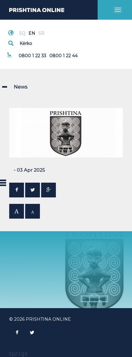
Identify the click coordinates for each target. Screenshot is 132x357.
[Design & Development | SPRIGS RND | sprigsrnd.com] (18, 354)
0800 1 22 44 (63, 55)
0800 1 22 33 (32, 55)
